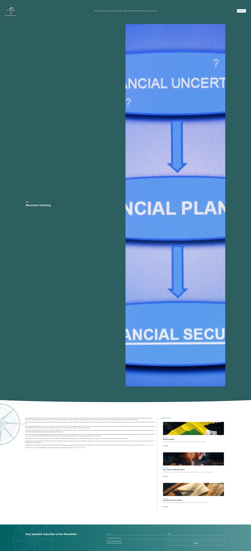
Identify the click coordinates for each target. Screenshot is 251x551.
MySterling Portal (143, 11)
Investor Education (117, 11)
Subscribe (196, 543)
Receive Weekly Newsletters (114, 541)
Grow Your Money (107, 11)
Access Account (153, 11)
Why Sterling (98, 11)
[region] (234, 541)
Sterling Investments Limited (130, 11)
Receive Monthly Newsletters (114, 543)
